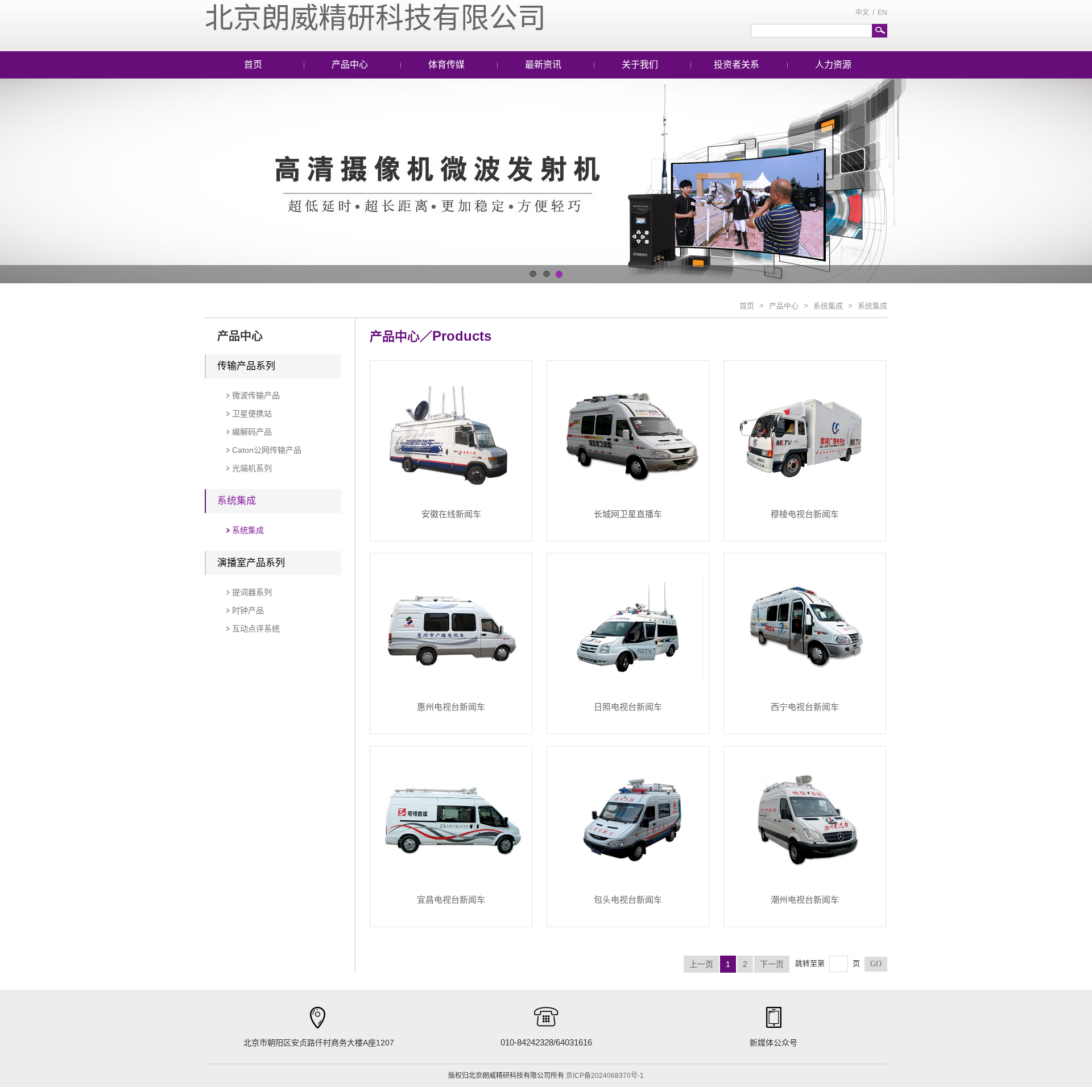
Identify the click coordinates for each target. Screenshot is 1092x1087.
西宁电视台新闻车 (805, 707)
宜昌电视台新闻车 (451, 899)
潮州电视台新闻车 (805, 899)
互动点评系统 (256, 628)
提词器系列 (252, 592)
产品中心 (350, 64)
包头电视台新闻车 (628, 899)
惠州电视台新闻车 (451, 707)
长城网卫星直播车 (628, 514)
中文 (862, 12)
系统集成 (828, 305)
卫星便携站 (252, 413)
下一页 (772, 964)
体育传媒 (446, 64)
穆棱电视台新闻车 (805, 514)
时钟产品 (248, 610)
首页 (253, 64)
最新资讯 (543, 64)
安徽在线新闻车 (451, 514)
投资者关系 (736, 64)
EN (882, 12)
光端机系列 (252, 468)
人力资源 (833, 64)
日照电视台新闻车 (628, 707)
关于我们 (640, 64)
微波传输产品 (256, 395)
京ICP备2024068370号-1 (605, 1076)
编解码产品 (252, 431)
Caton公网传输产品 (266, 449)
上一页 (701, 964)
